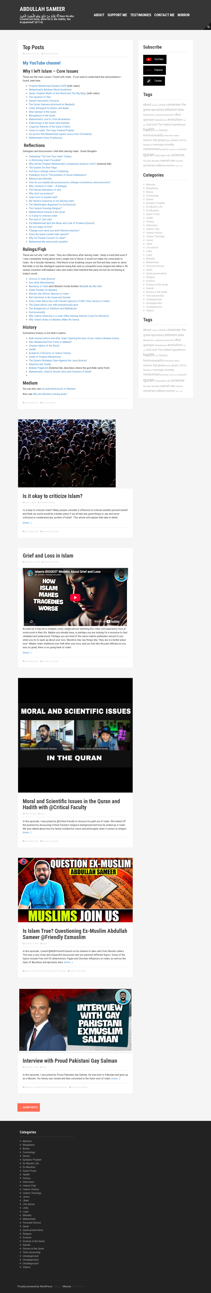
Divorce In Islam (37, 278)
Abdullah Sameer (42, 9)
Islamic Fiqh (30, 971)
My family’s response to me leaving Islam (51, 200)
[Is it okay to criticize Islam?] (66, 453)
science (177, 155)
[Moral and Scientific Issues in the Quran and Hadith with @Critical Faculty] (75, 735)
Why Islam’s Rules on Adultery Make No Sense (54, 319)
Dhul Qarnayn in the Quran (42, 111)
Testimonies (140, 15)
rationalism (160, 155)
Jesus (149, 240)
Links (149, 251)
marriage (158, 144)
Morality (150, 258)
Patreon (158, 70)
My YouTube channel (42, 63)
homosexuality (153, 135)
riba (169, 155)
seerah (165, 160)
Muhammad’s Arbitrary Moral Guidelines (50, 89)
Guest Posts (153, 214)
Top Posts (33, 47)
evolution (175, 119)
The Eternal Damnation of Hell (45, 189)
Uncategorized (31, 403)
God (148, 124)
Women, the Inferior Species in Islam (49, 293)
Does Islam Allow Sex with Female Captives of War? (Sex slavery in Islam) (69, 301)
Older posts (29, 1107)
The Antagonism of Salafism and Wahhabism (53, 308)
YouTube (158, 59)
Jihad (149, 243)
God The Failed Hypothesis (169, 124)
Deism (149, 199)
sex (172, 160)
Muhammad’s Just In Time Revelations (50, 119)
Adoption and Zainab (40, 364)
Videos (150, 310)
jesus (162, 140)
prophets (182, 149)
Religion (150, 277)
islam (176, 135)
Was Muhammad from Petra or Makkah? (50, 342)
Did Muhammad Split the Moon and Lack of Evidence (57, 223)
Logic (149, 254)
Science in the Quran (157, 284)
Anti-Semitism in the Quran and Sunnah (49, 297)
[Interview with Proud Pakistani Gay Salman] (75, 1019)
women (170, 165)
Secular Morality (151, 160)
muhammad (151, 149)
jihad (174, 140)
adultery (163, 104)
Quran (149, 269)
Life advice (152, 247)
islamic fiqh (150, 140)
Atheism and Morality (40, 178)
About (99, 15)
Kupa (42, 813)
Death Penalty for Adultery (43, 290)
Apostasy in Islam (38, 286)
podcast (164, 149)
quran (148, 154)
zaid (177, 166)
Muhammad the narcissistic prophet (48, 241)
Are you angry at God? (40, 226)
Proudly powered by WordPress (34, 1286)
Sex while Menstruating (41, 282)
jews (168, 140)
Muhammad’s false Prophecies (45, 137)
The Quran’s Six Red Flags (43, 167)
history (163, 130)
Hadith (32, 349)
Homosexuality (37, 312)
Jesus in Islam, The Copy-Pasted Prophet (51, 130)
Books (149, 191)
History (150, 221)
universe (149, 165)
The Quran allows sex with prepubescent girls (53, 304)
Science (150, 280)
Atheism (28, 1087)
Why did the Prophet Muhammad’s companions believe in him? (62, 163)
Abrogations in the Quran (42, 115)
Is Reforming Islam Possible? (45, 160)
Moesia (67, 1286)
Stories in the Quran (156, 292)
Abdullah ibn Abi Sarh (90, 286)
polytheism (173, 150)
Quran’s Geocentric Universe (44, 100)
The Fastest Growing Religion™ (45, 208)
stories (179, 160)
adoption (155, 105)
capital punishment (164, 114)
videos (160, 165)
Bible (181, 109)
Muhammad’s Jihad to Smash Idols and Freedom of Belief (60, 371)
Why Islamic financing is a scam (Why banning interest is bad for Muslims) (69, 315)
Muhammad (152, 262)
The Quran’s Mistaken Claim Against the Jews (53, 360)
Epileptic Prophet (155, 203)
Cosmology (152, 195)
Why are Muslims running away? (50, 394)
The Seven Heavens (40, 104)
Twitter (158, 80)
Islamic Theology (58, 971)
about (147, 104)
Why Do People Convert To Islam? (47, 237)
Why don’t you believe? (41, 193)
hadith (149, 129)
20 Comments (49, 403)
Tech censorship (155, 295)
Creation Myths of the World (44, 345)
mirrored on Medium (63, 104)
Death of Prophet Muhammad (45, 356)
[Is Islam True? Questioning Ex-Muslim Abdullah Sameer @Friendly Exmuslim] (75, 889)
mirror (71, 204)
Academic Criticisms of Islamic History (50, 353)
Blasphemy (148, 114)
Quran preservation (156, 273)
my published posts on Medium (59, 388)
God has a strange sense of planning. (49, 171)
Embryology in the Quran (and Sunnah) (49, 122)
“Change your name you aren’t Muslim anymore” (54, 230)
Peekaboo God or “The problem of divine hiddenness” (58, 175)
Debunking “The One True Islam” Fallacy (50, 156)
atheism (171, 109)
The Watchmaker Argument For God (48, 204)
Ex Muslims (52, 1087)
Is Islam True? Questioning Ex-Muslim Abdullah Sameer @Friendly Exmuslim (75, 934)
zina (181, 166)
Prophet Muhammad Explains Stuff (47, 85)
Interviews (62, 1087)
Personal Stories (155, 266)
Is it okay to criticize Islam (43, 215)
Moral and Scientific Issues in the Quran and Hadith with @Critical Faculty (71, 804)
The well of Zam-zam (40, 219)
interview (168, 135)
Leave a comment (51, 531)
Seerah (150, 288)
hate (156, 131)
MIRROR (184, 15)
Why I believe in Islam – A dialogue (48, 186)
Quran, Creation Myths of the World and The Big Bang (57, 93)
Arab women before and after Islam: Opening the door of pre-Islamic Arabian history (74, 338)
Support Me (117, 15)
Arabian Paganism (38, 367)
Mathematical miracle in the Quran (47, 212)
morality (169, 144)
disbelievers (161, 120)
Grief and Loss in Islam (48, 555)
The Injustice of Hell (40, 97)
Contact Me (164, 15)
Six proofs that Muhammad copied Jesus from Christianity (60, 134)
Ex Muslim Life (39, 1087)
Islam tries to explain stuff (43, 197)
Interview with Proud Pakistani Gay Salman (70, 1061)
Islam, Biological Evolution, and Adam (49, 108)
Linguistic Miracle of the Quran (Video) (49, 126)
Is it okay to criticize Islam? (52, 496)
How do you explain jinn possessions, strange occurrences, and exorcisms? (70, 182)
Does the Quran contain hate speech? (49, 234)
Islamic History (43, 971)
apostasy (157, 109)
